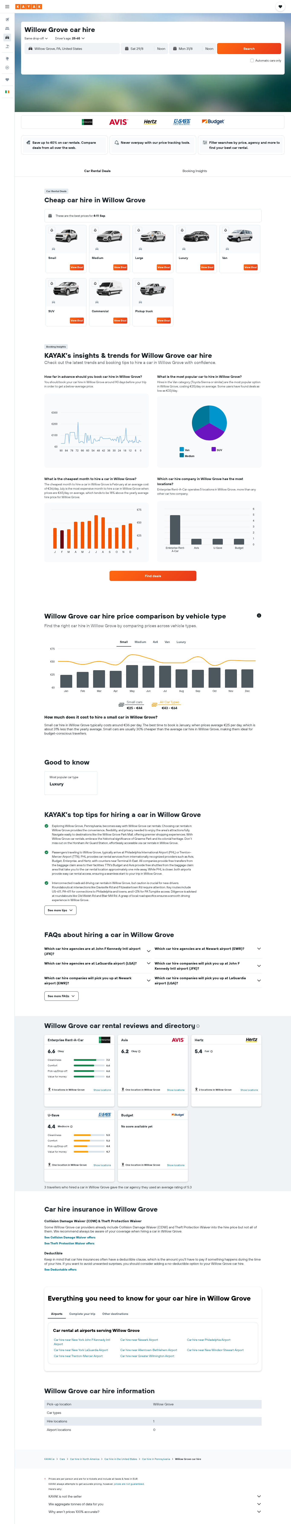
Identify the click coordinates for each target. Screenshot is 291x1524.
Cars (62, 1459)
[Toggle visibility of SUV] (217, 449)
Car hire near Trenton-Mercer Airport (78, 1356)
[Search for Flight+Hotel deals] (7, 46)
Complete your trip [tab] (82, 1314)
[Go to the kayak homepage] (28, 6)
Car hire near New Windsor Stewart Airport (215, 1350)
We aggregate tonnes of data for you (76, 1504)
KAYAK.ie (49, 1459)
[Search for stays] (7, 28)
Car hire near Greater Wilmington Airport (147, 1356)
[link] (152, 576)
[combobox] (36, 38)
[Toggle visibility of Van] (184, 449)
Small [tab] (124, 642)
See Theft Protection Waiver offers (69, 1243)
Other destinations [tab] (115, 1314)
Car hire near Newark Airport (139, 1340)
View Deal (77, 267)
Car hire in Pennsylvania (156, 1459)
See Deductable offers (60, 1269)
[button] (7, 6)
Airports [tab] (56, 1314)
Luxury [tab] (181, 642)
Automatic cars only (268, 60)
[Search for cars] (7, 37)
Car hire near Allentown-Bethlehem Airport (148, 1350)
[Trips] (7, 79)
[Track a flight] (7, 67)
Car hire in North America (84, 1459)
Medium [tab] (140, 642)
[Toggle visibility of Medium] (187, 455)
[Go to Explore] (7, 58)
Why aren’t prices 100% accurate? (74, 1512)
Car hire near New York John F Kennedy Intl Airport (82, 1342)
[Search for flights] (7, 19)
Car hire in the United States (120, 1459)
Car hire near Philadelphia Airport (208, 1340)
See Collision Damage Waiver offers (69, 1237)
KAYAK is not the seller (65, 1496)
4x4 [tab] (155, 642)
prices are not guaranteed (129, 1483)
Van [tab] (167, 642)
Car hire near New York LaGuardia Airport (81, 1350)
